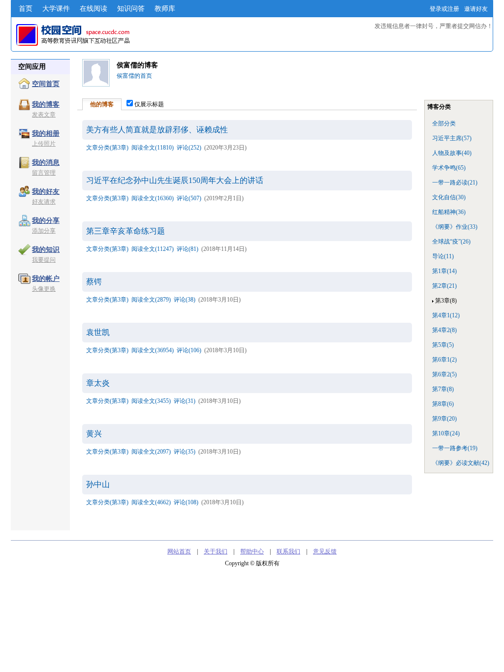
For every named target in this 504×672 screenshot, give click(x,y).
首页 (25, 8)
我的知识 (46, 249)
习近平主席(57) (452, 138)
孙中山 (98, 484)
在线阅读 (93, 8)
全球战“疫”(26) (451, 241)
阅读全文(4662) (151, 502)
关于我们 (215, 551)
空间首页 (46, 84)
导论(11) (443, 256)
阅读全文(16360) (152, 198)
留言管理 (44, 172)
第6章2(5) (444, 374)
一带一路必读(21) (454, 182)
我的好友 (46, 191)
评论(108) (186, 502)
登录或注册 (444, 8)
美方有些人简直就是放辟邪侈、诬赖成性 (157, 129)
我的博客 (46, 104)
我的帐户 (46, 278)
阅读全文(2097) (151, 451)
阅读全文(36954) (152, 350)
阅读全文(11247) (152, 248)
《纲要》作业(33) (454, 226)
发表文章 (44, 114)
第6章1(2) (444, 359)
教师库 (165, 8)
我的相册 (46, 133)
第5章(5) (443, 344)
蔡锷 (94, 281)
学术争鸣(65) (449, 167)
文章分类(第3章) (107, 147)
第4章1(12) (446, 315)
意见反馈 (325, 551)
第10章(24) (446, 433)
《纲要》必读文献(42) (460, 462)
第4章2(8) (444, 330)
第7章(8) (443, 389)
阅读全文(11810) (152, 147)
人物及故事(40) (452, 153)
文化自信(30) (449, 197)
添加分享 (44, 230)
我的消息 (46, 162)
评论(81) (187, 248)
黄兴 (94, 433)
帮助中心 (252, 551)
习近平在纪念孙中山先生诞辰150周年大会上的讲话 (174, 180)
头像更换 (44, 288)
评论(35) (184, 451)
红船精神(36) (449, 212)
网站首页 (179, 551)
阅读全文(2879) (151, 299)
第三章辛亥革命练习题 (125, 231)
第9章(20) (444, 418)
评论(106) (189, 350)
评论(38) (184, 299)
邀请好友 (476, 8)
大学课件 (56, 8)
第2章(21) (444, 285)
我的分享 (46, 220)
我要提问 (44, 259)
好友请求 (44, 201)
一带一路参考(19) (454, 448)
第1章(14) (444, 271)
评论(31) (184, 400)
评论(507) (189, 198)
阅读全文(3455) (151, 400)
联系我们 (288, 551)
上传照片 (44, 143)
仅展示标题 (149, 104)
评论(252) (189, 147)
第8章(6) (443, 403)
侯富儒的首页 (134, 75)
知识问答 (131, 8)
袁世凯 (98, 332)
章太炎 (98, 383)
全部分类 (444, 123)
